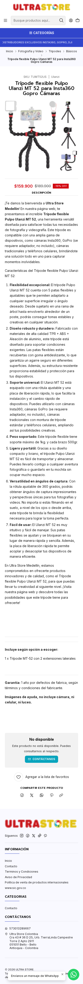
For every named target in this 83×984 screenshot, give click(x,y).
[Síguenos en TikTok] (40, 836)
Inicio (9, 51)
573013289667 (20, 928)
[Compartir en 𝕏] (31, 795)
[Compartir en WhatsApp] (41, 795)
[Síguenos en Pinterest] (45, 836)
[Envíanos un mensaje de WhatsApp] (73, 974)
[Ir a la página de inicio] (41, 7)
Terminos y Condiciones (21, 871)
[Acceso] (71, 20)
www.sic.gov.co (15, 888)
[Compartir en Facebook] (22, 795)
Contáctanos (44, 759)
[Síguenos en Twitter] (34, 836)
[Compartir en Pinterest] (51, 795)
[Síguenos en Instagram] (22, 836)
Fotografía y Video (30, 51)
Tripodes (55, 51)
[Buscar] (61, 20)
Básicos (71, 51)
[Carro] (77, 20)
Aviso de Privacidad (18, 877)
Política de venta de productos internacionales (36, 882)
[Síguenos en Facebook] (28, 836)
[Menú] (6, 20)
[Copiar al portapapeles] (61, 795)
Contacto (11, 866)
